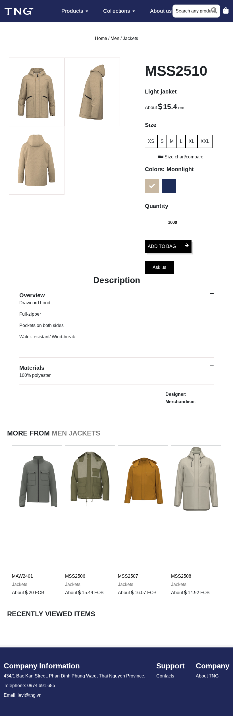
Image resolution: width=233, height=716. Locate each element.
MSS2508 (181, 576)
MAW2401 (22, 576)
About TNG (207, 675)
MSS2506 (75, 576)
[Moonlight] (153, 186)
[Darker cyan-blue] (170, 186)
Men (115, 38)
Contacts (165, 675)
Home (101, 38)
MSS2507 (128, 576)
